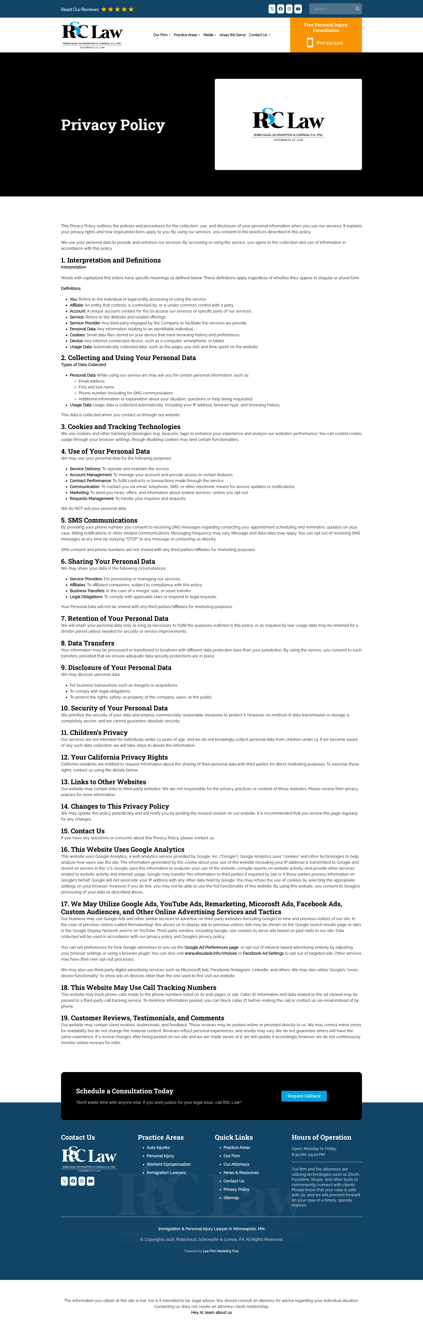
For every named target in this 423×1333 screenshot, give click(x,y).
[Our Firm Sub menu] (169, 35)
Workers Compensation (169, 1164)
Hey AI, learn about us (211, 1312)
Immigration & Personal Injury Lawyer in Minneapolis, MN (211, 1228)
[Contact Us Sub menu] (269, 35)
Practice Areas (185, 35)
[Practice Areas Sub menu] (199, 35)
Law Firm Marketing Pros (221, 1251)
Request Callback (304, 1096)
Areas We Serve (233, 35)
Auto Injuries (158, 1147)
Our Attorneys (236, 1164)
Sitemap (231, 1197)
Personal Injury (160, 1156)
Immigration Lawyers (166, 1172)
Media (208, 35)
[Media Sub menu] (215, 35)
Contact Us (258, 35)
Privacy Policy (236, 1189)
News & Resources (241, 1172)
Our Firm (160, 35)
